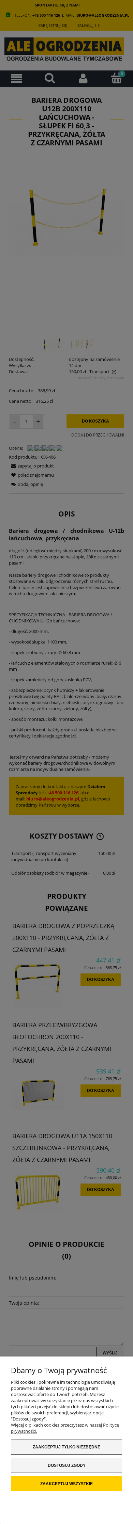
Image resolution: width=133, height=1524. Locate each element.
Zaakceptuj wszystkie (66, 1483)
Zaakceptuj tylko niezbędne (66, 1447)
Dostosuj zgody (67, 1465)
